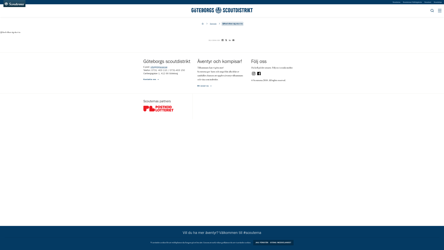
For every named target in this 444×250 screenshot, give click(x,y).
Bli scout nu (203, 86)
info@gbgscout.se (159, 67)
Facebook (259, 73)
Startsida (213, 24)
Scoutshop (438, 2)
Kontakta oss (149, 79)
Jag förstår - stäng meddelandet (273, 243)
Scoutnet (427, 2)
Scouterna (396, 2)
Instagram (253, 73)
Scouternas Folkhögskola (412, 2)
